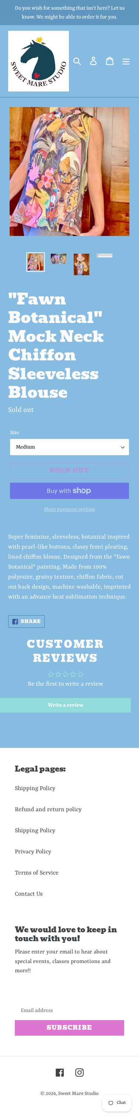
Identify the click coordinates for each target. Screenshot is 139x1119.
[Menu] (126, 61)
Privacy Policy (33, 852)
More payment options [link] (69, 509)
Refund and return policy (48, 809)
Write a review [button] (65, 705)
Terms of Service (37, 873)
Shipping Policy (35, 788)
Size (14, 433)
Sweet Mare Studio (78, 1093)
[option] (35, 262)
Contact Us (29, 894)
